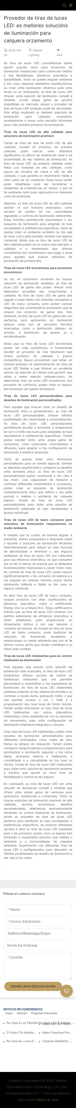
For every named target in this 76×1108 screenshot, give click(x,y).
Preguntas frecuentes (44, 1013)
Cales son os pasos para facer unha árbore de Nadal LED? (57, 1024)
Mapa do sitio (47, 1100)
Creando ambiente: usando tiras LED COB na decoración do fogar (57, 1041)
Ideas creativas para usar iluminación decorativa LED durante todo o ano (57, 1032)
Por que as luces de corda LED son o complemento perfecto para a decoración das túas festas (21, 1041)
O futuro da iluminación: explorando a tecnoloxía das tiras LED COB (21, 1032)
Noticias (22, 1013)
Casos (9, 1013)
